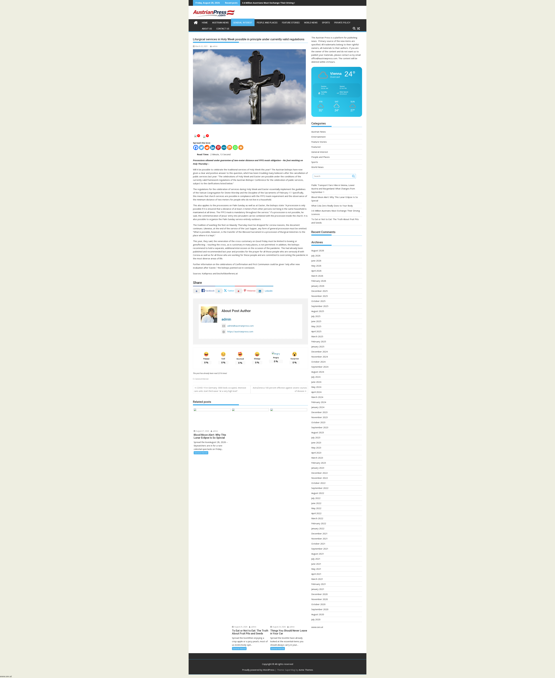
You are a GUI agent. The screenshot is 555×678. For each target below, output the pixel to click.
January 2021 (317, 589)
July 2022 (315, 498)
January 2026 (317, 285)
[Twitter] (201, 147)
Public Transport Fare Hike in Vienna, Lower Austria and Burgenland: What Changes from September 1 (333, 188)
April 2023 (316, 452)
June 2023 (316, 442)
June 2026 (316, 260)
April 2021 (316, 573)
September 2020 (319, 609)
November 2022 (319, 477)
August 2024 (317, 371)
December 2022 (319, 472)
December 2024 (319, 351)
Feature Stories (291, 22)
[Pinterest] (218, 147)
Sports (326, 22)
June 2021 (316, 563)
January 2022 (317, 528)
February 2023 (318, 462)
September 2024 (319, 366)
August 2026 (317, 250)
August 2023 (317, 432)
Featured (315, 146)
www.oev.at (317, 627)
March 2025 (317, 336)
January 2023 (317, 467)
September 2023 (319, 427)
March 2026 (317, 275)
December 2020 (319, 594)
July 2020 (315, 619)
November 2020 (319, 599)
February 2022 (318, 523)
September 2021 (319, 548)
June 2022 (316, 503)
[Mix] (229, 147)
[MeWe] (223, 147)
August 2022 (317, 493)
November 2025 (319, 296)
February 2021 (318, 584)
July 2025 (315, 316)
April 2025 (316, 331)
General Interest (242, 22)
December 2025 (319, 290)
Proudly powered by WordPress (258, 669)
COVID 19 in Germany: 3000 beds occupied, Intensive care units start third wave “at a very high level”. (220, 389)
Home (205, 22)
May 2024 (316, 386)
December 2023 (319, 412)
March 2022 (317, 518)
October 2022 (318, 483)
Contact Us (222, 28)
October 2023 (318, 422)
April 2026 (316, 270)
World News (311, 22)
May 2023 (316, 447)
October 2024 (318, 361)
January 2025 (317, 346)
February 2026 (318, 280)
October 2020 (318, 604)
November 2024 (319, 356)
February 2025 (318, 341)
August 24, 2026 (279, 627)
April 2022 (316, 513)
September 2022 (319, 488)
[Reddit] (207, 147)
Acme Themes (306, 669)
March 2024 (317, 397)
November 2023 (319, 417)
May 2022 (316, 508)
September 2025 (319, 306)
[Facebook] (195, 147)
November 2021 (319, 538)
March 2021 (317, 579)
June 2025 (316, 321)
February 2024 (318, 402)
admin (215, 46)
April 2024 (316, 392)
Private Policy (342, 22)
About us (207, 28)
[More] (240, 147)
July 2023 (315, 437)
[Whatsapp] (235, 147)
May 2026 (316, 265)
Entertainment (318, 136)
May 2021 (316, 568)
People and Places (267, 22)
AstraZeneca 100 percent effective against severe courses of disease (280, 389)
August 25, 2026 (240, 627)
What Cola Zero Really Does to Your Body (332, 205)
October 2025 (318, 301)
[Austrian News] (196, 22)
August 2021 (317, 553)
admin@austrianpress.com (240, 325)
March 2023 (317, 457)
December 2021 (319, 533)
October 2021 (318, 543)
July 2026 (315, 255)
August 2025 (317, 311)
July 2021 (315, 558)
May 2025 (316, 326)
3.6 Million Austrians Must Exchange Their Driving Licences (272, 2)
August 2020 (317, 614)
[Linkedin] (212, 147)
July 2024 (315, 376)
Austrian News (220, 22)
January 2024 (317, 407)
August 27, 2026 (202, 431)
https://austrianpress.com (240, 331)
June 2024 (316, 381)
